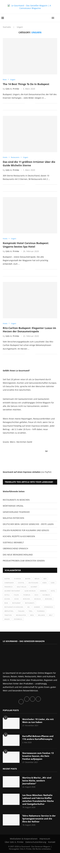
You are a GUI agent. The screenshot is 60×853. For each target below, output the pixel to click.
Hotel (53, 591)
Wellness (41, 615)
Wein (32, 615)
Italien (16, 595)
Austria (7, 579)
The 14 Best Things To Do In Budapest (26, 84)
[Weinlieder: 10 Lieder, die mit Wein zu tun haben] (11, 723)
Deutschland (33, 583)
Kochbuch (46, 595)
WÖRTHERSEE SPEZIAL (13, 505)
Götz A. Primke (12, 88)
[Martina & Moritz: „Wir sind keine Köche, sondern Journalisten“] (11, 781)
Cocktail (21, 583)
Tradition (8, 615)
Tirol (31, 611)
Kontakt (51, 842)
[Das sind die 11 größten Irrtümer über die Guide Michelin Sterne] (30, 134)
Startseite (7, 27)
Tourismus (41, 611)
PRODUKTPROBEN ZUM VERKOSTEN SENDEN (24, 560)
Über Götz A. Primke (14, 842)
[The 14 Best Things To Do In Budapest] (30, 56)
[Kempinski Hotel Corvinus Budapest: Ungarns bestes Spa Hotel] (30, 215)
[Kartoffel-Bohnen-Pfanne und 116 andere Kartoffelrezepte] (11, 740)
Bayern (27, 579)
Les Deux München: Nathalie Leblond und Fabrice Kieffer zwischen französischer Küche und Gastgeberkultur (38, 799)
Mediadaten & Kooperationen (24, 838)
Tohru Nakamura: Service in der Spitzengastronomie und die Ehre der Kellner (39, 818)
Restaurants (29, 603)
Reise (6, 603)
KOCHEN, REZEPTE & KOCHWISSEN (19, 536)
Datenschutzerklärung (35, 842)
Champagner (9, 583)
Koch (36, 595)
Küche (16, 599)
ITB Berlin (26, 595)
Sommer (37, 607)
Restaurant (16, 603)
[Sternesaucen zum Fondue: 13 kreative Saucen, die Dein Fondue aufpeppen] (11, 757)
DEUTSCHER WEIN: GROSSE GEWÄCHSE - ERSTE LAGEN (28, 524)
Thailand (21, 611)
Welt (51, 615)
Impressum (44, 838)
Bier (45, 579)
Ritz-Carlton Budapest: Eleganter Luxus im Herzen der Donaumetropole (29, 329)
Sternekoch (48, 607)
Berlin (37, 579)
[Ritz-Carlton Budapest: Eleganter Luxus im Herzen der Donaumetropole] (30, 300)
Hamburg (43, 591)
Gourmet (34, 587)
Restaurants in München (13, 607)
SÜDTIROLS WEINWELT (13, 542)
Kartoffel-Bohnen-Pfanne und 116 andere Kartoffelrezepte (37, 737)
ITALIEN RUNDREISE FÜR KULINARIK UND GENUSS (26, 530)
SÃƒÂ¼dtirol (9, 611)
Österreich (18, 619)
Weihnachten (21, 615)
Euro (53, 583)
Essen (44, 583)
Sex (28, 607)
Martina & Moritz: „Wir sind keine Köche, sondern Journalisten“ (36, 780)
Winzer (7, 619)
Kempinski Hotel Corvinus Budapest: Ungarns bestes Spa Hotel (26, 244)
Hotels (6, 595)
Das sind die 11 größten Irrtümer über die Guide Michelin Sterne (29, 163)
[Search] (57, 18)
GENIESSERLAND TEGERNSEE (16, 512)
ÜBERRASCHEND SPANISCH (15, 548)
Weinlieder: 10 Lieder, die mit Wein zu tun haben (38, 720)
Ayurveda (17, 579)
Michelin (37, 599)
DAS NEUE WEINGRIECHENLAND (18, 554)
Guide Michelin (30, 591)
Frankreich (8, 587)
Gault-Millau (21, 587)
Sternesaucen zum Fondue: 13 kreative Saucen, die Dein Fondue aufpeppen (38, 756)
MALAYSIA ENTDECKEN (13, 518)
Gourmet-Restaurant (12, 591)
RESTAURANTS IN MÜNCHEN (16, 499)
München (26, 599)
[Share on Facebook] (29, 103)
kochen (7, 599)
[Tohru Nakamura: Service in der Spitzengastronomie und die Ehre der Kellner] (11, 819)
